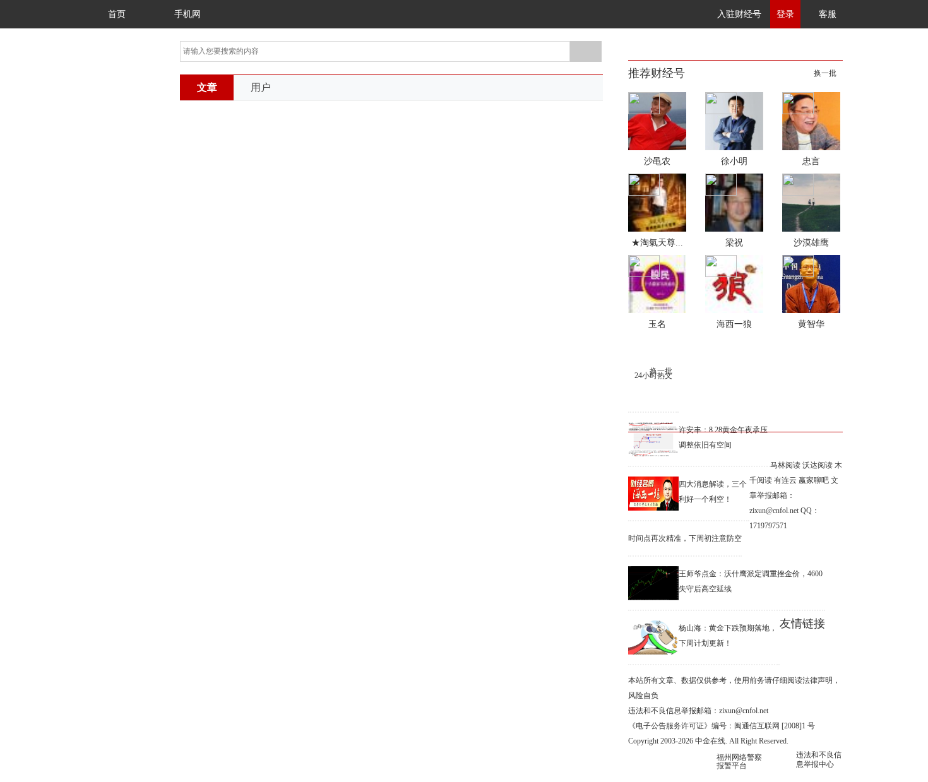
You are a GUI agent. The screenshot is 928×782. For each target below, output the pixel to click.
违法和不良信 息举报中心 (819, 759)
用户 (261, 87)
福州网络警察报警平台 (739, 761)
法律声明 (817, 680)
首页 (117, 14)
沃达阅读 (817, 465)
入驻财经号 (739, 14)
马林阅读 (785, 465)
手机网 (187, 14)
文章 (207, 87)
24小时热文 (653, 375)
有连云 (785, 480)
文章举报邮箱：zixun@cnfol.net (793, 495)
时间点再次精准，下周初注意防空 (685, 538)
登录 (785, 14)
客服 (827, 14)
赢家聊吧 (814, 480)
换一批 (825, 73)
